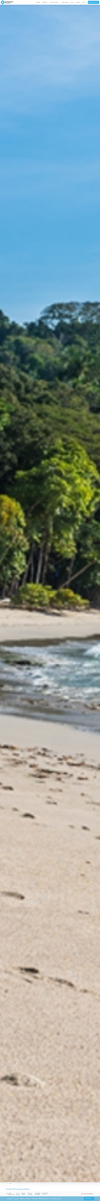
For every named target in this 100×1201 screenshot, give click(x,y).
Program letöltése (88, 1194)
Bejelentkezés (94, 2)
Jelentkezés (88, 1198)
